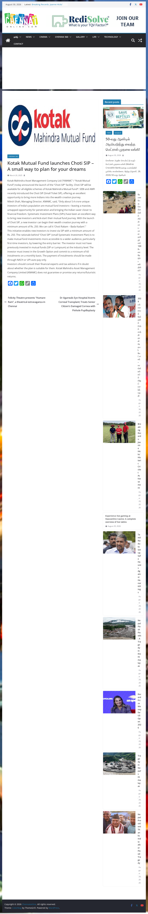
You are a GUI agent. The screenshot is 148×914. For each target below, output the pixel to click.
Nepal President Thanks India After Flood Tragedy (139, 838)
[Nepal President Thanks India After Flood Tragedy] (119, 848)
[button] (19, 37)
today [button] (18, 184)
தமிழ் (16, 36)
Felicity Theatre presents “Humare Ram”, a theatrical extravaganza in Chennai (26, 302)
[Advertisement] (74, 69)
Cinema (43, 36)
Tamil (109, 133)
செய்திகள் (118, 133)
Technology (111, 36)
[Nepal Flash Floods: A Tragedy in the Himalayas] (119, 653)
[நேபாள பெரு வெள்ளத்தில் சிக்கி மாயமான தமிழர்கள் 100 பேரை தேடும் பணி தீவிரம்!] (119, 242)
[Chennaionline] (7, 40)
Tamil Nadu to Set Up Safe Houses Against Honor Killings (139, 563)
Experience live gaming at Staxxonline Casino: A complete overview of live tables (120, 518)
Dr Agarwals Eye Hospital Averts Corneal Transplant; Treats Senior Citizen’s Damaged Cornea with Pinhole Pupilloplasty (77, 304)
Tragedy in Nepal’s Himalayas (139, 770)
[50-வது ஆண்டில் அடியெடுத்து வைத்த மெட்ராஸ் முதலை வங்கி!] (123, 117)
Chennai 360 (61, 36)
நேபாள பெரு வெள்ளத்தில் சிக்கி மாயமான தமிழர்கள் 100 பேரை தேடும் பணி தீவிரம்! (139, 232)
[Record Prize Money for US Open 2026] (119, 721)
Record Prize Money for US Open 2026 (139, 711)
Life (94, 36)
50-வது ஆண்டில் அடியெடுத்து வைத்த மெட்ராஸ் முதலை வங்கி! (123, 144)
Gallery (80, 36)
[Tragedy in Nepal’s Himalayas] (119, 780)
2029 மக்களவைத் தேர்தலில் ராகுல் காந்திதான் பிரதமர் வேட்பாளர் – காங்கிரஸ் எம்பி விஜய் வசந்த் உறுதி (139, 347)
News (29, 36)
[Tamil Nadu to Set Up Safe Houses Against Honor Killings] (119, 573)
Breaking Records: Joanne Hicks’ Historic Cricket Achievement (47, 6)
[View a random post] (140, 40)
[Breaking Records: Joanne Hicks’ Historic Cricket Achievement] (119, 466)
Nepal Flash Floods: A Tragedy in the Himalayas (139, 643)
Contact (18, 43)
